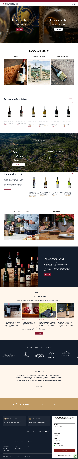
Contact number (57, 443)
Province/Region (57, 433)
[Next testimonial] (40, 390)
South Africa (18, 156)
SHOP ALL (70, 98)
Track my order (18, 448)
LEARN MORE (58, 29)
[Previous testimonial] (37, 390)
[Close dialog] (75, 417)
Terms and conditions (26, 456)
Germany (17, 160)
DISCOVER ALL (18, 164)
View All (15, 81)
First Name (56, 424)
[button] (24, 4)
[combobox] (64, 435)
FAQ (16, 446)
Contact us (17, 444)
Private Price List (6, 450)
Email (55, 420)
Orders (29, 444)
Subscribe (64, 450)
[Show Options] (74, 435)
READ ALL (39, 333)
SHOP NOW (46, 157)
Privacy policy (18, 456)
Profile (29, 446)
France (16, 144)
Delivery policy (5, 456)
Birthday (55, 438)
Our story (4, 444)
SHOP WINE (19, 29)
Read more (47, 274)
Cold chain (5, 448)
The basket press (6, 446)
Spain (15, 148)
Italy (15, 152)
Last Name (56, 428)
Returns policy (11, 456)
